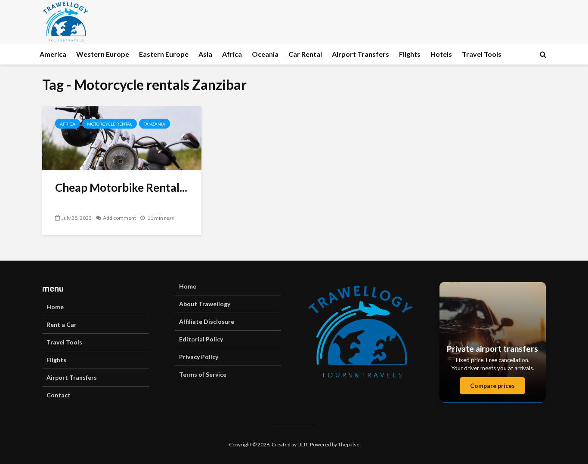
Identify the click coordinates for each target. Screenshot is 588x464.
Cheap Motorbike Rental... (121, 187)
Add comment (119, 218)
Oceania (265, 54)
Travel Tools (481, 54)
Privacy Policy (198, 356)
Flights (410, 54)
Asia (205, 54)
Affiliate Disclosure (206, 321)
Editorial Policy (201, 339)
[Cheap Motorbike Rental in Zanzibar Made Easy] (121, 137)
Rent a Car (61, 324)
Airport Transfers (360, 54)
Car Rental (305, 54)
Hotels (441, 54)
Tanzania (154, 123)
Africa (232, 54)
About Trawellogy (204, 303)
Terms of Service (202, 374)
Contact (58, 395)
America (53, 54)
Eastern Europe (164, 54)
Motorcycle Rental (109, 123)
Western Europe (102, 54)
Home (55, 306)
